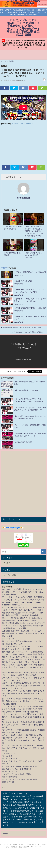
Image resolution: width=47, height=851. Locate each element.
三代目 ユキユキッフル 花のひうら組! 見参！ (19, 779)
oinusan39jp (23, 197)
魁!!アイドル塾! (8, 782)
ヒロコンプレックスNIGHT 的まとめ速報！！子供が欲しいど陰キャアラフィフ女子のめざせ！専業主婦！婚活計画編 (23, 748)
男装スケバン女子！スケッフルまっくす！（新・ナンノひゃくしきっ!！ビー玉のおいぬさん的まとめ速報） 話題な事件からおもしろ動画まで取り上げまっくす (23, 659)
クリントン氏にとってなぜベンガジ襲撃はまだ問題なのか (28, 332)
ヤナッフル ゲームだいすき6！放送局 (16, 774)
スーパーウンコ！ (9, 639)
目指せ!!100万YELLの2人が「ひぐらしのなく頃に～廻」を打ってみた (22, 327)
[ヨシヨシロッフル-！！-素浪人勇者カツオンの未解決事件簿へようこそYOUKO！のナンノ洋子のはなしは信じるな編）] (23, 724)
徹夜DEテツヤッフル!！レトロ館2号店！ (17, 769)
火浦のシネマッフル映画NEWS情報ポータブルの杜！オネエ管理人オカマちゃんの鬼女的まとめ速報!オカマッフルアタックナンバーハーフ (23, 685)
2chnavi (5, 833)
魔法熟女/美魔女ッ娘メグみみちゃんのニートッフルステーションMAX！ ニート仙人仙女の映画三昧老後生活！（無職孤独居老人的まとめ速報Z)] (23, 625)
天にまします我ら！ (9, 758)
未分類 (4, 65)
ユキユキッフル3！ (9, 753)
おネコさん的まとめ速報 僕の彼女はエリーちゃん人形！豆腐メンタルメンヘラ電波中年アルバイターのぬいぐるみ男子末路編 (23, 591)
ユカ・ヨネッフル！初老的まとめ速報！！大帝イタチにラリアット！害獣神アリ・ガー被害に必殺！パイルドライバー (23, 693)
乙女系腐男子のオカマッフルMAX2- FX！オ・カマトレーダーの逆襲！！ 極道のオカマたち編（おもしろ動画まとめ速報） (23, 633)
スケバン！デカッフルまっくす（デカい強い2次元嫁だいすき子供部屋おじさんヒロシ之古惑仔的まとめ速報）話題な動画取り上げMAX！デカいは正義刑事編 (23, 709)
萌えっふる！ (7, 756)
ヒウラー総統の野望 (9, 777)
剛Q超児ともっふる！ (10, 771)
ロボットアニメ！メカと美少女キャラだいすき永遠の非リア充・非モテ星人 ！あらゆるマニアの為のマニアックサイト (23, 667)
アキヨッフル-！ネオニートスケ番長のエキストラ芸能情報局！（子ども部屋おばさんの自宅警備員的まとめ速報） (23, 716)
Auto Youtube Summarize (23, 124)
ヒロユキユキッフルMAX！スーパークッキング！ (21, 766)
